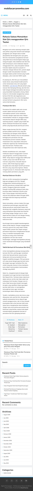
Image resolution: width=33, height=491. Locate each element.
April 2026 (6, 427)
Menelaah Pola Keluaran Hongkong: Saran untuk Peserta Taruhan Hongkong (16, 389)
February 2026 (7, 434)
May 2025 (6, 463)
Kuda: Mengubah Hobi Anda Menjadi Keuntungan (16, 386)
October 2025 (7, 447)
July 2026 (6, 418)
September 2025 (8, 450)
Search (4, 362)
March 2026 (7, 431)
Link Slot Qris (14, 86)
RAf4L (5, 46)
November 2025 (8, 444)
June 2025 (6, 460)
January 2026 (7, 437)
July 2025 (6, 456)
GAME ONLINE (6, 32)
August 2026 (7, 414)
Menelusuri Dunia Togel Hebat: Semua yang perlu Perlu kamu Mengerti (17, 345)
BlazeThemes (24, 488)
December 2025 (8, 440)
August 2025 (7, 453)
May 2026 (6, 424)
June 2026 (6, 421)
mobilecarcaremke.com (16, 8)
